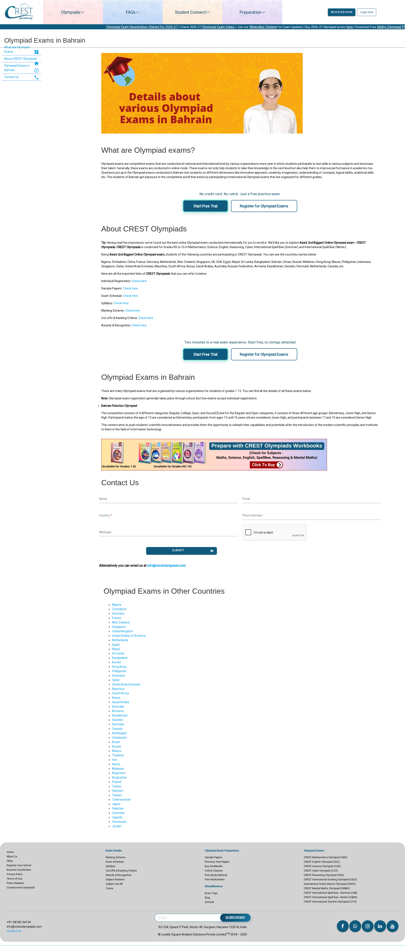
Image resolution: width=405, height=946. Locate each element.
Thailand (118, 755)
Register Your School (19, 865)
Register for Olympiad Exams (264, 206)
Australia (118, 706)
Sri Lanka (118, 653)
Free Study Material (216, 875)
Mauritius (118, 689)
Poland (116, 782)
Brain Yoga (211, 893)
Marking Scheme (115, 857)
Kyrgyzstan (119, 777)
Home (10, 852)
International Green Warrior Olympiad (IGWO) (330, 883)
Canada (117, 728)
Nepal (116, 649)
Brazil (116, 742)
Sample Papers (213, 857)
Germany (118, 613)
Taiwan (117, 795)
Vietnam (117, 790)
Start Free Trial (205, 206)
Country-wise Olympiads (21, 887)
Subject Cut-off (114, 883)
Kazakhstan (120, 715)
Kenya (116, 697)
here (292, 27)
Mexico (117, 751)
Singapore (119, 626)
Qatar (116, 680)
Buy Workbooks (214, 866)
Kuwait (116, 662)
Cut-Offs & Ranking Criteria (121, 870)
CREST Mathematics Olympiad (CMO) (325, 857)
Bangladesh (120, 657)
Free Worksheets (215, 879)
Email (246, 498)
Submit (193, 550)
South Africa (120, 693)
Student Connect (190, 12)
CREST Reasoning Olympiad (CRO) (324, 875)
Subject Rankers (115, 879)
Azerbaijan (119, 733)
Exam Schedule (115, 861)
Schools (209, 902)
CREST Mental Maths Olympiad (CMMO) (327, 888)
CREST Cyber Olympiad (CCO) (321, 870)
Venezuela (119, 821)
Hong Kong (119, 666)
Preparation (250, 12)
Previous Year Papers (217, 861)
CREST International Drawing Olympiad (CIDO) (330, 879)
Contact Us (14, 931)
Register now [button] (342, 12)
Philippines (119, 671)
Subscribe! (235, 918)
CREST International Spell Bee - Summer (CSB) (330, 892)
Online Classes (214, 870)
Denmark (118, 724)
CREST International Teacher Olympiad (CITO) (330, 901)
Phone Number (253, 515)
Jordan (117, 826)
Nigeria (116, 604)
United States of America (129, 635)
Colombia (118, 813)
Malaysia (118, 768)
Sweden (117, 720)
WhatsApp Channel (206, 27)
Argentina (118, 773)
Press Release (15, 883)
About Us (12, 856)
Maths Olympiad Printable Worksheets (348, 27)
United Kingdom (122, 631)
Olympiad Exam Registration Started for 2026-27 (85, 27)
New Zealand (121, 622)
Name (103, 498)
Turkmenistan (121, 799)
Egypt (116, 644)
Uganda (117, 817)
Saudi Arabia (120, 702)
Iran (114, 759)
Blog (207, 897)
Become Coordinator (19, 869)
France (116, 618)
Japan (116, 804)
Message (105, 532)
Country (105, 515)
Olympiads (70, 12)
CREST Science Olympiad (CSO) (322, 866)
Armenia (118, 711)
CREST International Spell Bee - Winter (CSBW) (330, 897)
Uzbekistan (119, 737)
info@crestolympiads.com (166, 566)
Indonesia (118, 675)
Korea (116, 764)
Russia (116, 746)
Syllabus (110, 866)
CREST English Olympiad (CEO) (322, 861)
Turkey (116, 786)
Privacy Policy (15, 874)
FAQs (130, 12)
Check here (139, 281)
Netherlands (120, 640)
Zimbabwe (119, 609)
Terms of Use (14, 878)
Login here (366, 12)
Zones (109, 888)
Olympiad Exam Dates (161, 27)
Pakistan (118, 808)
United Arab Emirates (126, 684)
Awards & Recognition (118, 875)
